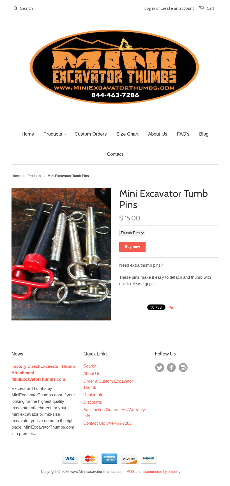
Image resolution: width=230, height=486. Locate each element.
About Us (91, 373)
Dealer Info (93, 394)
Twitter (159, 367)
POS (130, 471)
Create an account (177, 8)
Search (89, 366)
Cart (210, 8)
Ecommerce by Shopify (161, 471)
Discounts (92, 402)
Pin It (173, 307)
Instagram (183, 367)
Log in (149, 8)
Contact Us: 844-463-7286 (107, 423)
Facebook (171, 367)
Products (34, 176)
